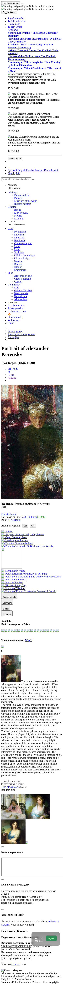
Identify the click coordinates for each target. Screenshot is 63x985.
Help (4, 979)
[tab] (13, 368)
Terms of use (25, 982)
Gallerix (15, 964)
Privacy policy (40, 982)
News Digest (15, 158)
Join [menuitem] (18, 173)
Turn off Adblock (10, 786)
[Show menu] (22, 3)
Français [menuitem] (39, 170)
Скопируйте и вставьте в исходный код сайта (26, 945)
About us (20, 979)
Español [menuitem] (30, 170)
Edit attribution (8, 514)
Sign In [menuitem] (11, 173)
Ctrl (25, 526)
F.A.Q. (11, 979)
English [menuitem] (21, 170)
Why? (28, 640)
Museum (14, 186)
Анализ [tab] (12, 377)
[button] (16, 18)
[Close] (33, 179)
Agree (51, 938)
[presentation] (35, 380)
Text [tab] (11, 374)
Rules (15, 982)
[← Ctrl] (27, 546)
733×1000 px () (33, 517)
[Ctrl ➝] (13, 570)
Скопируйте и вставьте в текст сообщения (24, 955)
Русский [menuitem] (12, 170)
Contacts (29, 979)
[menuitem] (56, 170)
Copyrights (53, 982)
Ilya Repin (15, 519)
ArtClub (16, 223)
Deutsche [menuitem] (49, 170)
